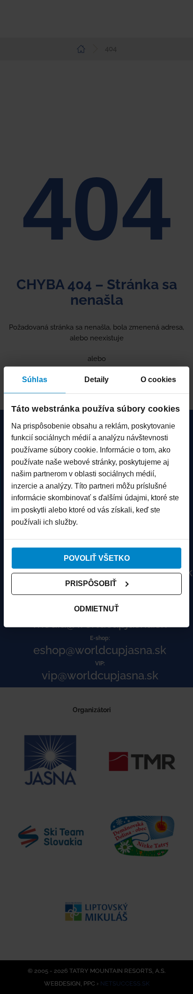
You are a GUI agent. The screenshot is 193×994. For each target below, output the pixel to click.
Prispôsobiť (91, 583)
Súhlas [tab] (34, 380)
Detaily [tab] (96, 380)
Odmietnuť (96, 609)
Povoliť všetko (97, 558)
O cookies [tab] (159, 380)
